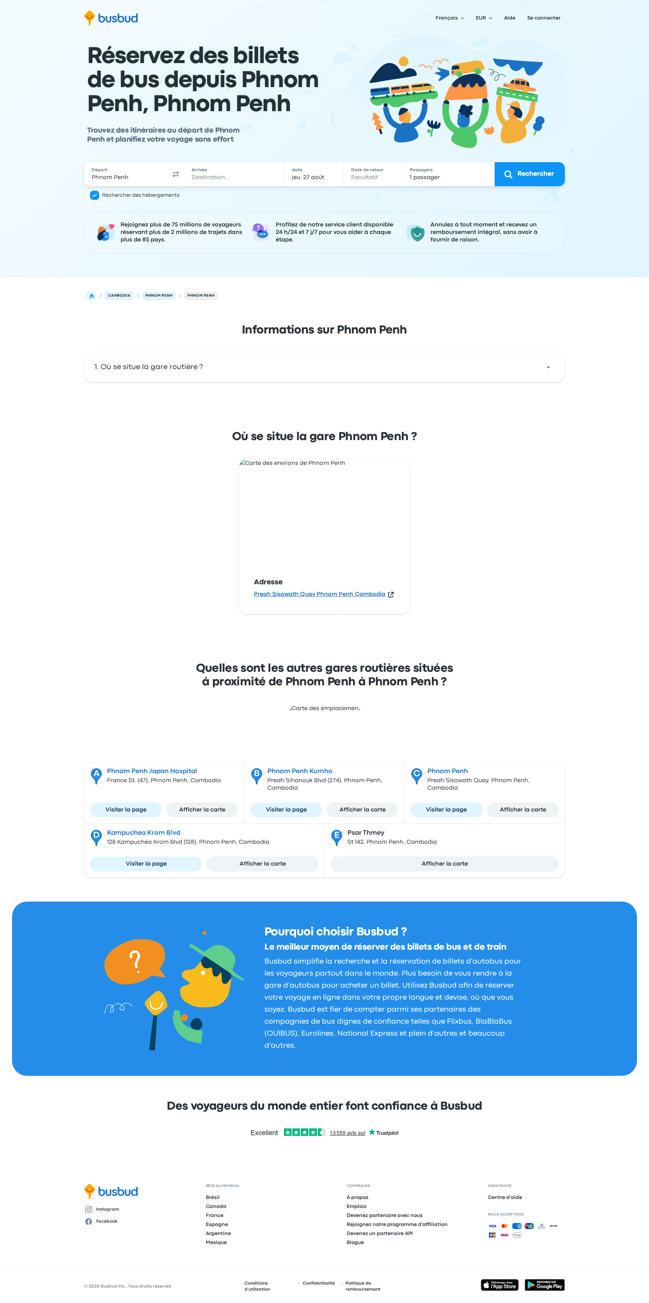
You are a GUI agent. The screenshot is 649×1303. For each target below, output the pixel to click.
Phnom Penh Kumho (299, 771)
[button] (176, 174)
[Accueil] (91, 296)
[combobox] (126, 174)
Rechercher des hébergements (141, 195)
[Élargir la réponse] (548, 367)
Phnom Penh (447, 771)
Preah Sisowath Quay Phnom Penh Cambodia (319, 594)
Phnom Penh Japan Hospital (152, 771)
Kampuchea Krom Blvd (143, 833)
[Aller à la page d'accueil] (111, 18)
